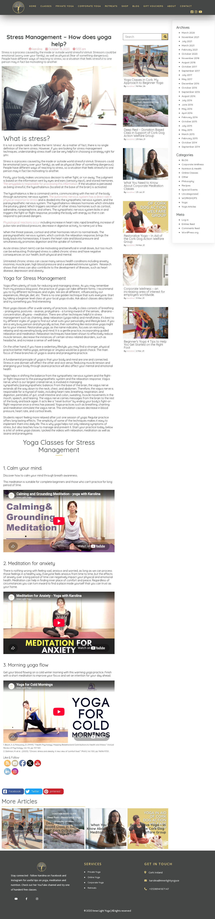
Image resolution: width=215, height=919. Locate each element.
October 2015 (189, 121)
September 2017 (191, 70)
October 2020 (190, 53)
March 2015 (188, 134)
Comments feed (191, 228)
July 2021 (187, 41)
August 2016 (188, 96)
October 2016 (189, 87)
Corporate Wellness (193, 164)
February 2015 (190, 138)
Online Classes (190, 172)
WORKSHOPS (189, 198)
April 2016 (187, 113)
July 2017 (187, 74)
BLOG (185, 160)
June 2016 (187, 104)
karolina (130, 86)
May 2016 (187, 108)
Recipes (186, 185)
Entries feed (188, 224)
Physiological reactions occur (21, 222)
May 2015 (187, 129)
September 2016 (191, 91)
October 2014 (189, 142)
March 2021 (188, 45)
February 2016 (190, 117)
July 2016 (187, 100)
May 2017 (187, 79)
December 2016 (190, 83)
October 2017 (189, 66)
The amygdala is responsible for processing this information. (40, 183)
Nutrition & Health (191, 168)
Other (185, 176)
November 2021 (190, 37)
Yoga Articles (189, 206)
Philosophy (188, 181)
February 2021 (190, 49)
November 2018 (190, 58)
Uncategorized (190, 193)
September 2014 (191, 146)
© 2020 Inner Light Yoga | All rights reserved (107, 910)
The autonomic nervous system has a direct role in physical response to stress (57, 198)
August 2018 (188, 62)
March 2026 (188, 32)
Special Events (190, 189)
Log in (185, 219)
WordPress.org (190, 232)
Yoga (184, 202)
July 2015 (187, 125)
